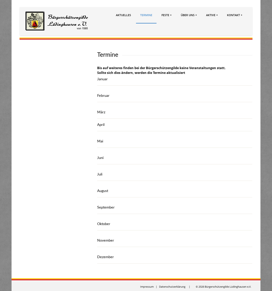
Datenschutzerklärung (172, 286)
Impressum (147, 286)
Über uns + (189, 15)
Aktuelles (123, 15)
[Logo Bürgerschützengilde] (57, 21)
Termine (146, 15)
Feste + (166, 15)
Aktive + (212, 15)
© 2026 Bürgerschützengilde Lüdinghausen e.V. (223, 286)
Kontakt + (234, 15)
